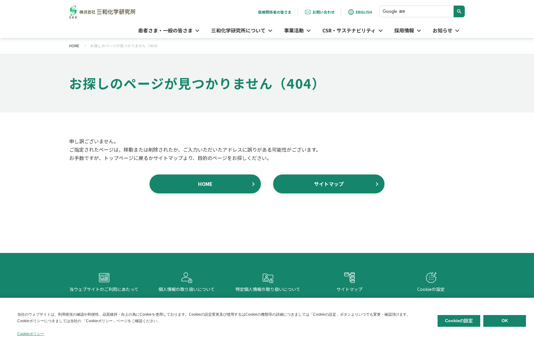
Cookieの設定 (431, 283)
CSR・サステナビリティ (349, 30)
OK (505, 320)
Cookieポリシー (30, 334)
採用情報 (404, 30)
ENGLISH (364, 12)
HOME (74, 45)
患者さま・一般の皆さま (165, 30)
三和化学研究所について (238, 30)
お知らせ (442, 30)
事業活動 (294, 30)
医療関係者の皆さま (274, 12)
